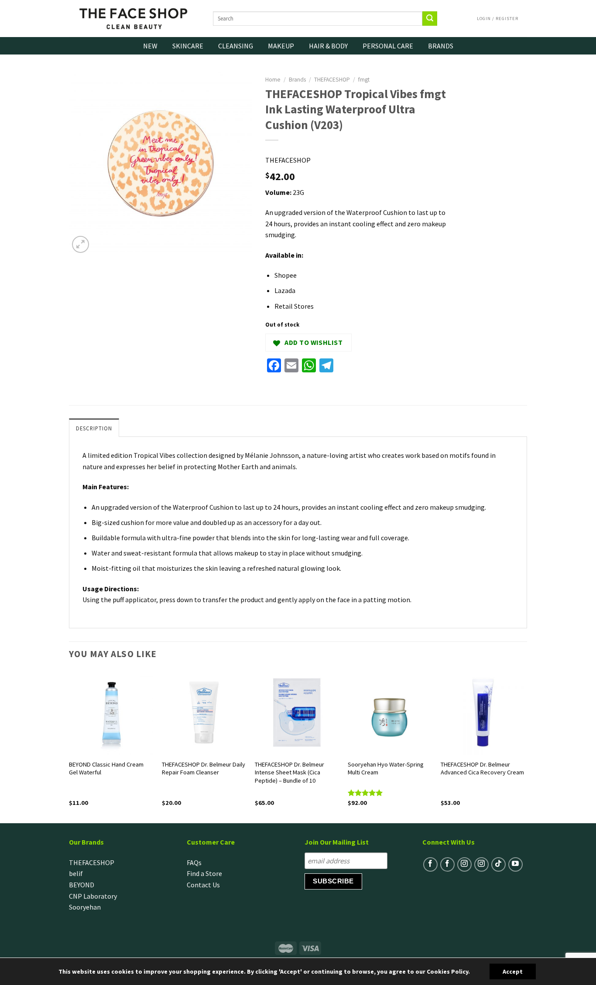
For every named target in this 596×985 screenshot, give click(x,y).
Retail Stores (294, 306)
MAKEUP (281, 45)
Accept (513, 971)
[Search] (429, 18)
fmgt (364, 79)
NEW (150, 45)
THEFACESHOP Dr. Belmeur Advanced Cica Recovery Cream (482, 768)
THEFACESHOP (332, 79)
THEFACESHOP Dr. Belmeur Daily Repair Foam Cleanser (203, 768)
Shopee (285, 275)
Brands (297, 79)
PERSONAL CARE (388, 45)
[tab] (94, 428)
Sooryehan (85, 907)
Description (94, 428)
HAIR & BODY (328, 45)
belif (76, 873)
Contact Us (203, 884)
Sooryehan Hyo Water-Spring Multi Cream (386, 768)
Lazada (284, 290)
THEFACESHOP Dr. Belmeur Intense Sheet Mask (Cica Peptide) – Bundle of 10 (289, 772)
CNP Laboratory (93, 896)
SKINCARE (187, 45)
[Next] (524, 745)
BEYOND (81, 884)
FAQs (194, 862)
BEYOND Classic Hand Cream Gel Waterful (106, 768)
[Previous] (69, 745)
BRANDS (440, 45)
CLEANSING (235, 45)
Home (273, 79)
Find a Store (204, 873)
